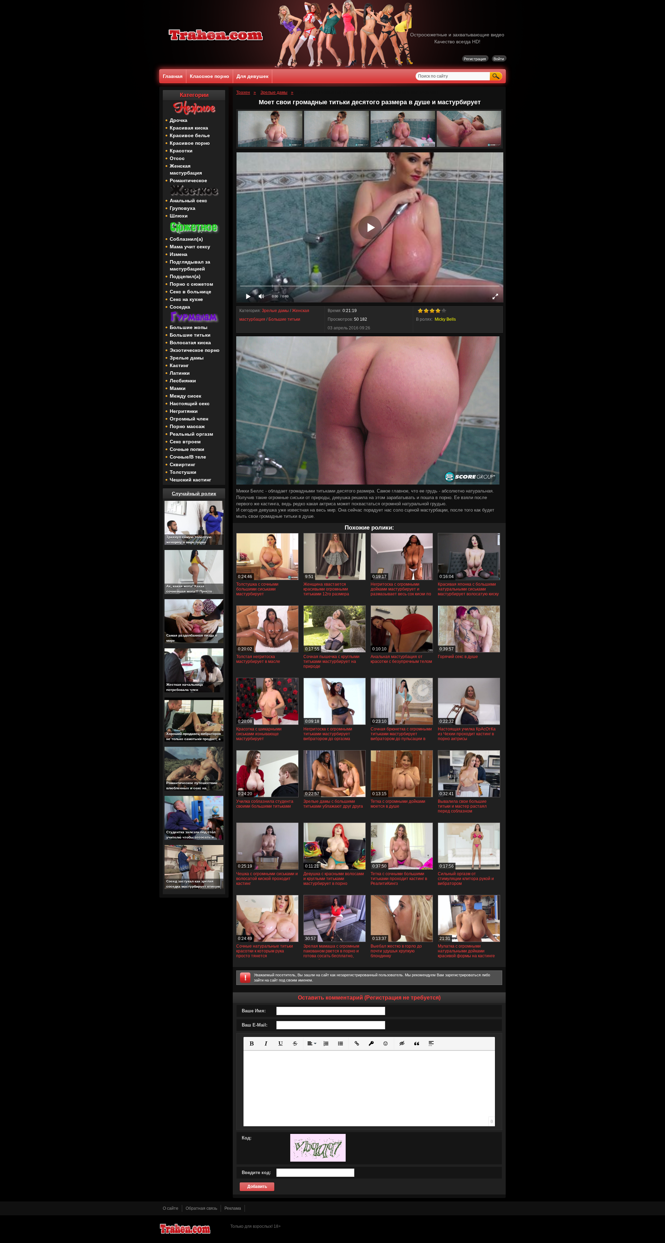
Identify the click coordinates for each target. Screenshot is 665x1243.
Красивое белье (190, 135)
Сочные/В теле (188, 457)
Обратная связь (201, 1208)
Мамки (178, 388)
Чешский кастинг (190, 479)
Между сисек (185, 396)
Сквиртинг (182, 464)
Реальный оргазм (191, 434)
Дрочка (178, 120)
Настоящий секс (190, 403)
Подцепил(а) (185, 276)
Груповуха (182, 208)
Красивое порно (190, 143)
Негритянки (184, 411)
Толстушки (183, 472)
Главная (173, 76)
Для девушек (252, 76)
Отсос (177, 158)
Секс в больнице (190, 291)
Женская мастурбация (186, 169)
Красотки (181, 150)
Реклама (232, 1208)
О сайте (170, 1208)
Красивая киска (189, 128)
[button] (251, 1043)
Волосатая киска (190, 342)
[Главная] (216, 41)
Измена (178, 254)
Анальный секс (188, 200)
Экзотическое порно (195, 350)
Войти (499, 59)
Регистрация (475, 59)
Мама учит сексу (190, 246)
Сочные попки (187, 449)
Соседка (180, 307)
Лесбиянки (183, 380)
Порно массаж (187, 426)
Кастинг (179, 365)
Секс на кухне (186, 299)
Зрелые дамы (187, 358)
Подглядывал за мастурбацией (190, 265)
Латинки (180, 373)
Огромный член (189, 418)
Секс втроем (185, 441)
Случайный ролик (194, 493)
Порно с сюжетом (191, 284)
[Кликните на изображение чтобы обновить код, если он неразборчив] (318, 1160)
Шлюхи (179, 216)
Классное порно (209, 76)
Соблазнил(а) (186, 239)
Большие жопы (188, 327)
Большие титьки (190, 335)
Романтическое (188, 180)
